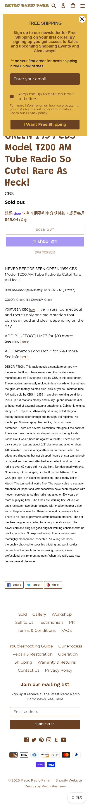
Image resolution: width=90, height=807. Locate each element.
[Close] (82, 19)
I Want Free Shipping (45, 124)
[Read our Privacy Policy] (77, 105)
